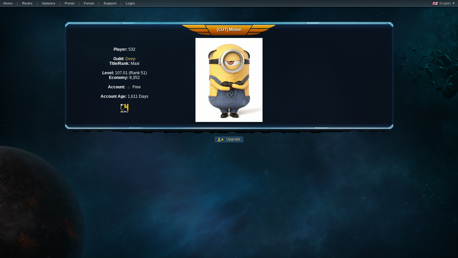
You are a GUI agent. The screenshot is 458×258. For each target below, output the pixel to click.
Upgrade (232, 139)
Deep (130, 58)
